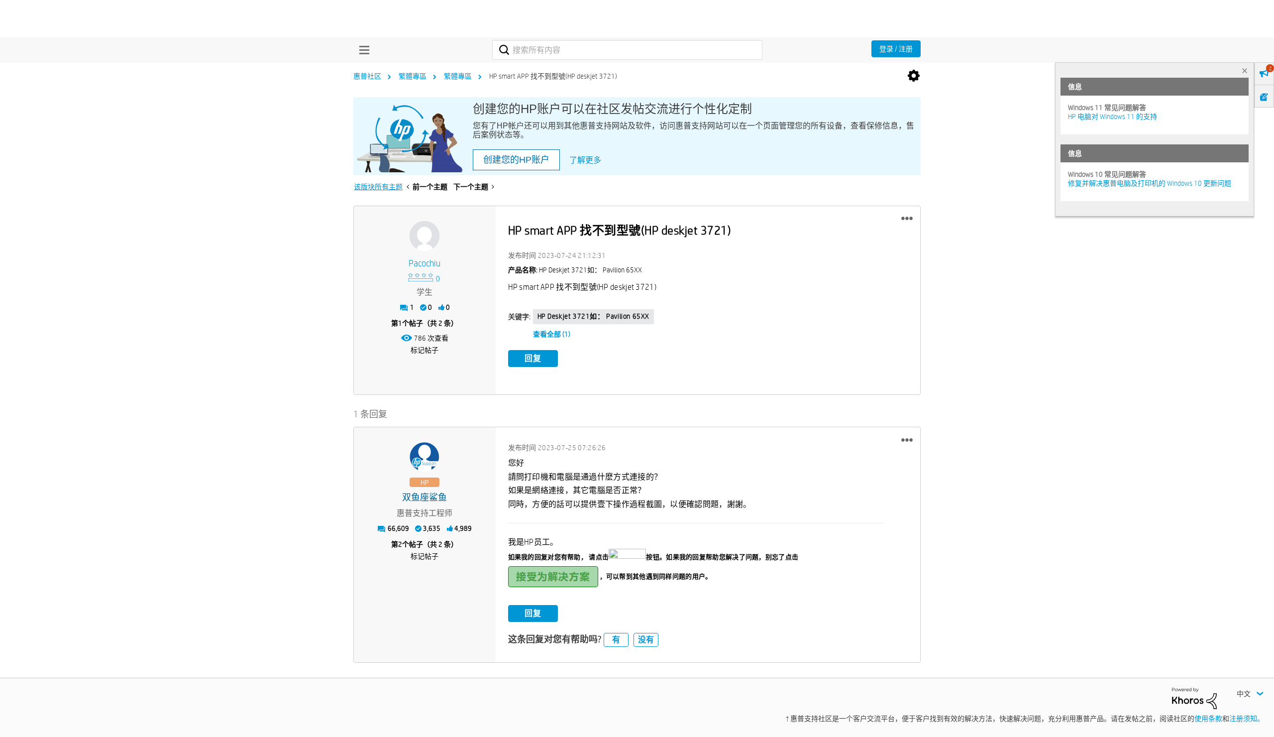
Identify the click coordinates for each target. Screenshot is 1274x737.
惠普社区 (367, 76)
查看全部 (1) (551, 334)
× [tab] (1245, 70)
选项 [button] (913, 76)
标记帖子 (424, 350)
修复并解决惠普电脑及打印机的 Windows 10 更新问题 (1149, 183)
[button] (907, 219)
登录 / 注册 (896, 48)
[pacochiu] (424, 236)
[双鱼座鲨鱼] (424, 457)
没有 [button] (646, 639)
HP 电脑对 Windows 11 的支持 (1112, 116)
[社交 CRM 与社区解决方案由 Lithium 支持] (1194, 697)
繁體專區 (412, 76)
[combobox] (627, 50)
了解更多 (585, 160)
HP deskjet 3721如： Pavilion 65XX (593, 316)
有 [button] (616, 639)
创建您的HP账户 (516, 160)
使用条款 (1208, 718)
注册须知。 (1246, 718)
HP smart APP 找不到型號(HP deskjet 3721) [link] (553, 76)
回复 (533, 358)
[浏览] (361, 49)
